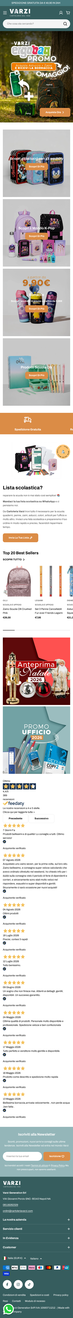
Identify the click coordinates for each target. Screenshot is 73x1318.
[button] (25, 116)
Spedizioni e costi (39, 1295)
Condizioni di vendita (14, 1295)
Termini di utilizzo (39, 1165)
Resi (5, 1301)
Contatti (16, 1301)
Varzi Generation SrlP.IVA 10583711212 (34, 1307)
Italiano (34, 1258)
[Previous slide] (20, 117)
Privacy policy (60, 1295)
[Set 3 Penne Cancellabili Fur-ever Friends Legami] (50, 581)
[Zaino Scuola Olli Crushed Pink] (18, 581)
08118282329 (10, 1205)
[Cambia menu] (5, 13)
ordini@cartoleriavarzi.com (18, 1211)
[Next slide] (52, 117)
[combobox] (36, 23)
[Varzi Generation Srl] (36, 671)
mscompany (15, 1311)
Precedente (15, 818)
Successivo (42, 818)
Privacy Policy (57, 1165)
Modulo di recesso (35, 1301)
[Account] (61, 13)
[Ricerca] (65, 24)
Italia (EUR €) (15, 1258)
